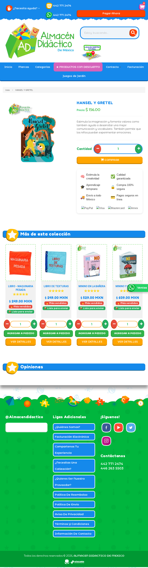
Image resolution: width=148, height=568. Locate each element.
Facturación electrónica (72, 436)
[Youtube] (118, 427)
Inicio (8, 67)
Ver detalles (21, 341)
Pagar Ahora (111, 13)
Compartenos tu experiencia (67, 449)
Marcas (23, 67)
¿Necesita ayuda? (25, 8)
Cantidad (84, 149)
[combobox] (109, 33)
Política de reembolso (71, 494)
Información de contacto (73, 533)
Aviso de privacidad (69, 514)
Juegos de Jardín (74, 76)
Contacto (112, 67)
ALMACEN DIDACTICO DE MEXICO (99, 555)
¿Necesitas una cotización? (66, 466)
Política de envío (67, 504)
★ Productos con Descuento (78, 67)
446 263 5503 (112, 468)
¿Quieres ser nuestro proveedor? (70, 482)
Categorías (42, 67)
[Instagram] (106, 441)
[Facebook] (106, 427)
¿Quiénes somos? (67, 427)
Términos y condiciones (72, 524)
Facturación (135, 67)
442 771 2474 (62, 5)
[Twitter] (131, 427)
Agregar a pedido (20, 333)
